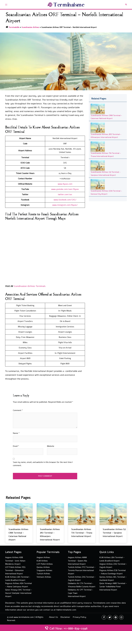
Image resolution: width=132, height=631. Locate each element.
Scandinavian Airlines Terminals (30, 286)
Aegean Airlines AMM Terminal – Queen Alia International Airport (77, 560)
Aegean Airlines (43, 557)
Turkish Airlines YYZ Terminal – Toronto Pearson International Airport (81, 570)
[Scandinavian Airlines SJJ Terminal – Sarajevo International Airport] (98, 165)
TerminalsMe (14, 27)
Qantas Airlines (43, 567)
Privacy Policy (79, 617)
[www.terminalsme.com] (66, 4)
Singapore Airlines (44, 570)
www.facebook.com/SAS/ (65, 199)
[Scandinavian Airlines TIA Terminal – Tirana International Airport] (98, 146)
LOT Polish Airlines (45, 564)
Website (50, 446)
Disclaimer (65, 617)
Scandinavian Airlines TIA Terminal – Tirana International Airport (81, 533)
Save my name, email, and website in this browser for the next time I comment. (43, 464)
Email (16, 446)
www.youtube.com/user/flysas (65, 189)
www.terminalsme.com (24, 617)
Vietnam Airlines (44, 577)
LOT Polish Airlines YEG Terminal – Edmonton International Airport (15, 570)
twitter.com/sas (65, 194)
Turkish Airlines (43, 573)
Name (16, 433)
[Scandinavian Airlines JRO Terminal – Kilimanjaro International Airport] (98, 127)
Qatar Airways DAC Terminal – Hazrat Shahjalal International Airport (18, 593)
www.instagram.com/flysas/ (65, 205)
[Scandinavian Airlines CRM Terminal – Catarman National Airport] (98, 109)
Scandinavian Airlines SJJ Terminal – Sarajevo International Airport (114, 533)
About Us (53, 617)
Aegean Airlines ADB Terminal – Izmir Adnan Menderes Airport (15, 560)
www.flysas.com (65, 184)
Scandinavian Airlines (30, 27)
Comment (18, 410)
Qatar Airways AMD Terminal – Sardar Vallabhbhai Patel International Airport (113, 586)
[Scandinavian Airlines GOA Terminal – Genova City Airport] (98, 184)
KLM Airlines (42, 561)
